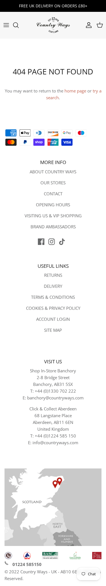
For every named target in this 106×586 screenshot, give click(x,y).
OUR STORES (53, 182)
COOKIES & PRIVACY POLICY (53, 308)
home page (75, 91)
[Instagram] (51, 241)
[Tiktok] (62, 241)
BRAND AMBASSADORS (53, 226)
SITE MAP (53, 330)
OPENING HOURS (53, 204)
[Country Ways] (53, 25)
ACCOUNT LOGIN (53, 319)
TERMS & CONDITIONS (53, 297)
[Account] (87, 25)
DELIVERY (53, 286)
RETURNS (53, 275)
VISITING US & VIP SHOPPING (53, 215)
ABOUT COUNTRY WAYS (53, 171)
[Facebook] (41, 241)
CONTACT (53, 193)
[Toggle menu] (6, 25)
